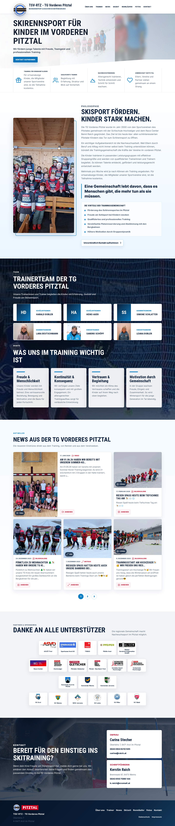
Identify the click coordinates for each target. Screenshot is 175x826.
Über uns (89, 7)
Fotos (138, 7)
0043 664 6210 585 (120, 749)
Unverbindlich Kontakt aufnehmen (101, 243)
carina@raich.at (118, 753)
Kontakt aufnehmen (25, 60)
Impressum (157, 817)
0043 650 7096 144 (120, 779)
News (107, 7)
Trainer (99, 7)
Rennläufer (127, 7)
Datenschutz (144, 817)
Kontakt (147, 7)
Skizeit (116, 7)
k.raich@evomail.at (120, 783)
